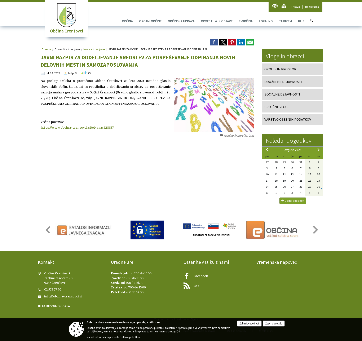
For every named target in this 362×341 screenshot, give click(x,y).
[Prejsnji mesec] (267, 149)
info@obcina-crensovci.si (63, 296)
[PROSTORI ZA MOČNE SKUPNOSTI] (210, 230)
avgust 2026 (292, 150)
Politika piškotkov (130, 337)
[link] (214, 42)
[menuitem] (127, 21)
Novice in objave (94, 49)
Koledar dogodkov (288, 140)
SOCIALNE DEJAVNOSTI (282, 94)
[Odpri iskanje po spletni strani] (311, 20)
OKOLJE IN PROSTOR (280, 69)
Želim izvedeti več (249, 323)
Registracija (312, 7)
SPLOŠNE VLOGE (276, 107)
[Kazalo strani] (283, 5)
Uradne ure (122, 262)
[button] (48, 230)
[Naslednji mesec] (318, 149)
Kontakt (46, 262)
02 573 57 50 (52, 289)
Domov (46, 49)
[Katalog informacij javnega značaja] (84, 230)
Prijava (295, 7)
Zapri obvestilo (273, 323)
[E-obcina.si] (272, 230)
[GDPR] (147, 230)
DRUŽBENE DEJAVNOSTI (283, 81)
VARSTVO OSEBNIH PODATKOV (287, 119)
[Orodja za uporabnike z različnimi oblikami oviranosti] (275, 5)
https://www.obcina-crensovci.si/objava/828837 (77, 127)
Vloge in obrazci (285, 56)
